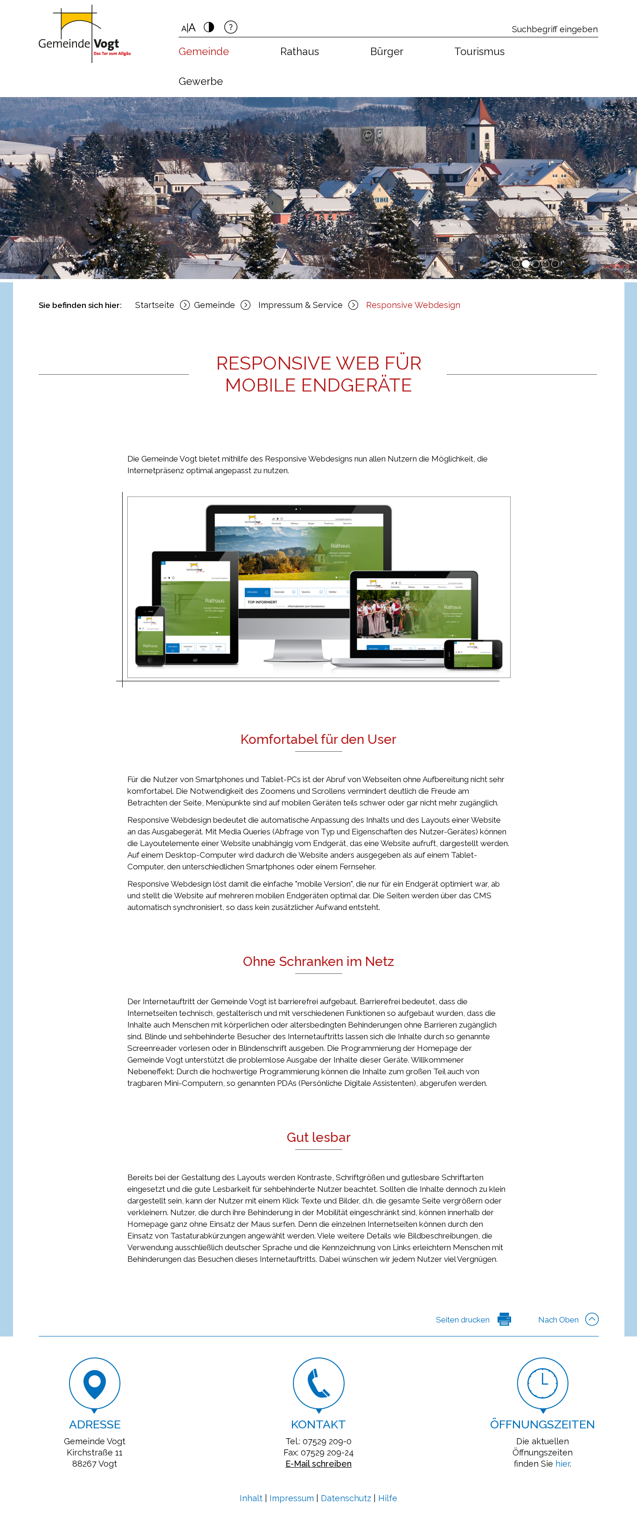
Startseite (154, 305)
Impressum (292, 1498)
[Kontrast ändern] (209, 30)
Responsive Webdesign (413, 305)
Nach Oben (558, 1319)
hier (562, 1464)
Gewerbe (201, 81)
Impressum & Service (300, 305)
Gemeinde (204, 51)
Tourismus (479, 51)
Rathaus (299, 51)
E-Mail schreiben (318, 1464)
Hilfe (387, 1498)
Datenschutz (346, 1498)
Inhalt (251, 1498)
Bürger (386, 51)
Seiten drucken (463, 1319)
